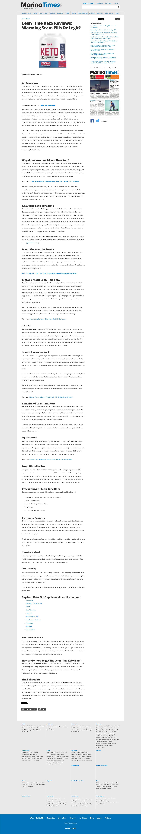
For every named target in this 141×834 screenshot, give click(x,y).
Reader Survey (26, 796)
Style (48, 730)
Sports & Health (112, 743)
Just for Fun (99, 735)
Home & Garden (58, 728)
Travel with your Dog (101, 788)
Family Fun (99, 730)
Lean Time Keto (31, 610)
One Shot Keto (30, 630)
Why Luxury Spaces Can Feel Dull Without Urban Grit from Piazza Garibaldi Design (104, 37)
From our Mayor (39, 756)
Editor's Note (74, 754)
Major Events (112, 735)
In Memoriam (75, 765)
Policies (108, 818)
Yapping (109, 788)
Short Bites (54, 760)
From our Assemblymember (28, 756)
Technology (88, 730)
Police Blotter (42, 784)
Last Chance (105, 735)
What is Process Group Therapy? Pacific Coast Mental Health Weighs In (104, 41)
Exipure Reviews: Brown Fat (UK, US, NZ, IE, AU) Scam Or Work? (51, 397)
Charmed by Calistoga (101, 798)
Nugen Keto (29, 623)
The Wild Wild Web (76, 732)
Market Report (50, 800)
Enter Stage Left (41, 726)
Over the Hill (74, 804)
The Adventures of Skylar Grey (109, 786)
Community (33, 782)
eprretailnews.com (32, 243)
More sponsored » (96, 23)
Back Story (73, 752)
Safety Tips (24, 786)
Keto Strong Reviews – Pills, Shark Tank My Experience (48, 319)
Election (30, 784)
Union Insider (74, 806)
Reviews (48, 760)
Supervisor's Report (31, 758)
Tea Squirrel (49, 762)
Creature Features (110, 728)
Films (23, 728)
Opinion (24, 758)
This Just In (24, 760)
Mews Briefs (99, 784)
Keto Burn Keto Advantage (34, 603)
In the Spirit (50, 756)
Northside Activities (77, 781)
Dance (117, 728)
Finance (79, 728)
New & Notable (60, 758)
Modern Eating (65, 756)
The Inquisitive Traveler (101, 802)
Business (100, 13)
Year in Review (31, 760)
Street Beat (43, 13)
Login (99, 818)
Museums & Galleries (108, 737)
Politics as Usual (86, 758)
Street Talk (89, 804)
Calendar (60, 13)
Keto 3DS (29, 613)
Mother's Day (99, 737)
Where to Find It (88, 3)
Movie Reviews (32, 728)
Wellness (52, 730)
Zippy (37, 760)
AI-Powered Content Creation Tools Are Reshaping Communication (102, 54)
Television (38, 730)
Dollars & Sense (85, 726)
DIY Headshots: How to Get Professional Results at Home (102, 50)
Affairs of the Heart (100, 726)
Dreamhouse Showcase (52, 798)
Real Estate (109, 13)
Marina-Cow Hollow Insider (81, 798)
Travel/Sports (83, 13)
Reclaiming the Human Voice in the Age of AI (103, 30)
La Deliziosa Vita (57, 756)
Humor (27, 728)
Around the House (51, 726)
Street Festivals (99, 745)
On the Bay (99, 800)
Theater (106, 745)
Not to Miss (116, 739)
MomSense (65, 728)
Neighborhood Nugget (87, 800)
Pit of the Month (107, 784)
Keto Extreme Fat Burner (33, 620)
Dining (74, 13)
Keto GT (28, 606)
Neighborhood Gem (51, 758)
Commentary (25, 750)
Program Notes (32, 730)
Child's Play (116, 726)
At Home (92, 13)
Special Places (60, 760)
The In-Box (39, 758)
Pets (117, 13)
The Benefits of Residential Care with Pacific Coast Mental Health (103, 58)
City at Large (25, 752)
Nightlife (110, 739)
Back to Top (70, 828)
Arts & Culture (109, 726)
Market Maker (61, 798)
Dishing (48, 754)
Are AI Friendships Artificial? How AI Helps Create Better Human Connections (103, 45)
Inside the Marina (75, 756)
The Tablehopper (51, 764)
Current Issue (26, 13)
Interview (83, 756)
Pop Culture (25, 730)
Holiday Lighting (111, 734)
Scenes (84, 804)
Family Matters (50, 728)
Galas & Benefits (100, 732)
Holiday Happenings (101, 734)
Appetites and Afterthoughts (53, 752)
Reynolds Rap (74, 760)
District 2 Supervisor (34, 752)
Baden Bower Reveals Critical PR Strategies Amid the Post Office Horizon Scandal (103, 62)
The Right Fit (82, 760)
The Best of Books (26, 732)
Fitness (98, 750)
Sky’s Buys (98, 786)
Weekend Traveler (100, 804)
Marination (89, 756)
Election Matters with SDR (84, 754)
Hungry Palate (60, 754)
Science (73, 730)
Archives (83, 818)
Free (118, 730)
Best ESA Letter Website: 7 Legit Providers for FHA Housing (104, 26)
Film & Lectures (112, 730)
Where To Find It (37, 818)
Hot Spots (53, 754)
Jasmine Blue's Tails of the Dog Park (110, 782)
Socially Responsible (80, 730)
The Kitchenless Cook (58, 762)
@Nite (23, 726)
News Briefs (35, 784)
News (35, 13)
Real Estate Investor (51, 802)
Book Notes (33, 726)
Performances (99, 741)
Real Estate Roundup (52, 804)
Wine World (58, 764)
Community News (40, 782)
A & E (67, 13)
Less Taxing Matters (86, 728)
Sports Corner (106, 800)
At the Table (64, 752)
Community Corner (101, 728)
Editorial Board (25, 754)
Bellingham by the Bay (82, 752)
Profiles (80, 804)
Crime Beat (24, 784)
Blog (92, 818)
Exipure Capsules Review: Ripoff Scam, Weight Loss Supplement (50, 459)
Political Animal (115, 784)
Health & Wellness (115, 732)
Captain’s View (25, 782)
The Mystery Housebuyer (53, 806)
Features (52, 13)
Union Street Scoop (83, 806)
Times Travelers (89, 760)
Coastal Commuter (111, 798)
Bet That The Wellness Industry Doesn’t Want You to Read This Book (104, 33)
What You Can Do (100, 747)
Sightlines (30, 786)
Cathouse (98, 782)
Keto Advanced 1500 (32, 616)
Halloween (107, 732)
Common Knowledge (76, 726)
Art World (28, 726)
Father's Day (105, 730)
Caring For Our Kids (61, 726)
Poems (38, 728)
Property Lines (57, 800)
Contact (116, 3)
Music (115, 737)
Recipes (66, 758)
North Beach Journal (76, 758)
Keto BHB (29, 626)
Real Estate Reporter (62, 802)
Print (117, 19)
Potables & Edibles (107, 741)
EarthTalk (73, 728)
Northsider (74, 802)
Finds (72, 798)
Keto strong (29, 600)
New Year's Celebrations (102, 739)
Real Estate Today (62, 804)
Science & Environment (101, 743)
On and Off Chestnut (82, 802)
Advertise (100, 3)
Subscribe (108, 3)
